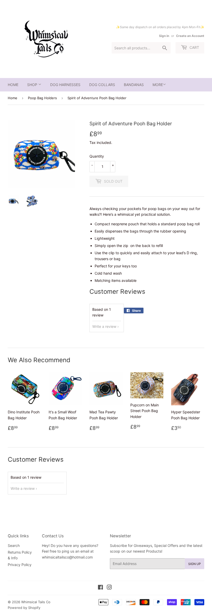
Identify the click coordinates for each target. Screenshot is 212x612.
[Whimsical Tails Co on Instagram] (109, 588)
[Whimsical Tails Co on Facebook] (100, 588)
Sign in (164, 36)
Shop (32, 84)
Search (14, 545)
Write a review (104, 326)
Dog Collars (102, 84)
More (158, 84)
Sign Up (194, 564)
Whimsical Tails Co (35, 602)
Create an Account (190, 36)
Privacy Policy (20, 564)
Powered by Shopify (24, 608)
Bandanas (134, 84)
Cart (193, 47)
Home (13, 84)
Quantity (96, 156)
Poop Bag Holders (42, 98)
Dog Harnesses (65, 84)
